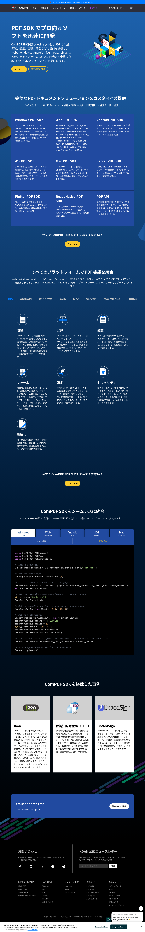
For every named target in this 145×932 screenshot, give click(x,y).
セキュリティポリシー (66, 917)
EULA (91, 917)
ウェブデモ (19, 69)
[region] (72, 927)
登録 (113, 866)
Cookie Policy (33, 930)
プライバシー (54, 917)
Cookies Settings (101, 927)
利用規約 (45, 917)
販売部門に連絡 (38, 69)
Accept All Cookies (119, 927)
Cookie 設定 (98, 917)
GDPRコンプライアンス (81, 917)
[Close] (141, 926)
